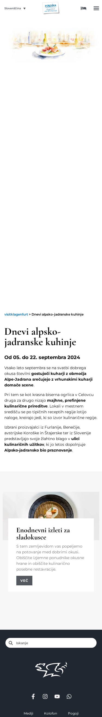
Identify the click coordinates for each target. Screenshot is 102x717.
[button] (96, 8)
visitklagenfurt (16, 314)
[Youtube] (57, 696)
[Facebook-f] (33, 696)
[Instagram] (45, 696)
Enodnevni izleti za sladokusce (43, 533)
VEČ (24, 581)
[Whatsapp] (69, 696)
